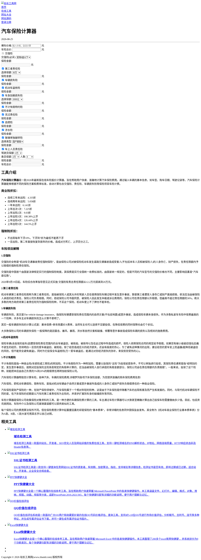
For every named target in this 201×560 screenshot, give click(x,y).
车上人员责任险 (14, 149)
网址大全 (6, 14)
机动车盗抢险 (12, 87)
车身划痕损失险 (14, 95)
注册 (8, 22)
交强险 (9, 53)
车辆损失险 (11, 80)
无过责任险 (11, 114)
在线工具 (6, 11)
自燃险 (9, 122)
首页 (3, 7)
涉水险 (9, 130)
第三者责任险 (12, 68)
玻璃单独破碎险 (14, 137)
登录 (3, 22)
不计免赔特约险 (14, 107)
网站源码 (6, 18)
